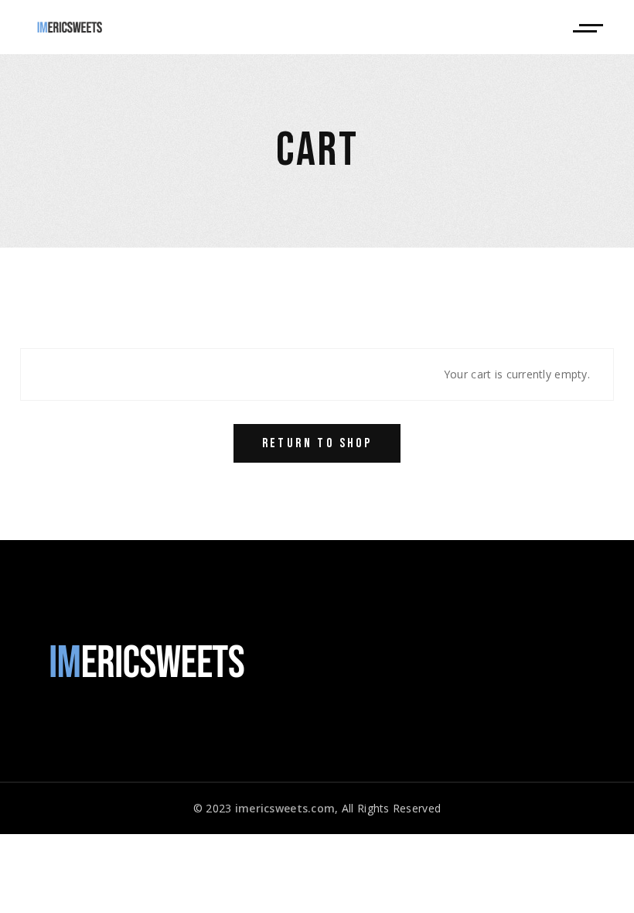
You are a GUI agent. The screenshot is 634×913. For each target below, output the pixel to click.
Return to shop (317, 443)
